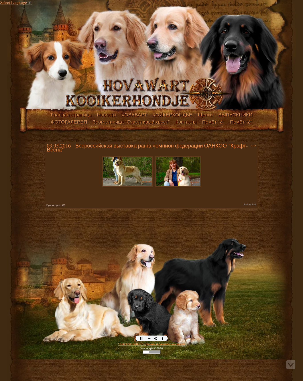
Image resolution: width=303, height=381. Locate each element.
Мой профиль (30, 7)
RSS (39, 7)
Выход (35, 7)
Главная (26, 7)
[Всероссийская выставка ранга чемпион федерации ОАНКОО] (127, 170)
